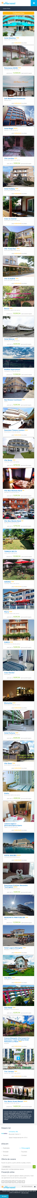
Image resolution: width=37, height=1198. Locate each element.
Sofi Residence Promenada (15, 98)
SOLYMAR (8, 1008)
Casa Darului (9, 673)
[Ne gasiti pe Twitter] (2, 1181)
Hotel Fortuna (9, 733)
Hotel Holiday (9, 189)
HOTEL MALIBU (10, 855)
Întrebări (5, 1152)
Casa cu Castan (10, 219)
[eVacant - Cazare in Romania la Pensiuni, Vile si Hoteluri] (18, 3)
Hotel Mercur (9, 339)
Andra (6, 793)
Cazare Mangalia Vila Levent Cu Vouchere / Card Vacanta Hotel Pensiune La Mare (16, 1039)
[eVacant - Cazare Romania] (8, 1187)
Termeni (5, 1155)
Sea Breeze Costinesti (13, 400)
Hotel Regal (9, 128)
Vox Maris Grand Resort (14, 1101)
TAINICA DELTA (10, 551)
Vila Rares (8, 460)
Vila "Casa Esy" (10, 249)
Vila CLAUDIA (10, 279)
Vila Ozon (8, 763)
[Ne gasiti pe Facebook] (9, 1181)
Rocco (7, 308)
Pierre (6, 612)
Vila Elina (8, 978)
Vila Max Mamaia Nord (13, 491)
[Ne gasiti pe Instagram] (20, 1181)
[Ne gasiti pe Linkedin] (13, 1181)
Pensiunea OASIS (11, 68)
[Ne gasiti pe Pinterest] (23, 1181)
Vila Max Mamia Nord (12, 521)
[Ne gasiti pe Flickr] (16, 1181)
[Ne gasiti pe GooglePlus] (6, 1181)
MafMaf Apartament (12, 369)
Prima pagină (25, 1148)
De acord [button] (4, 1196)
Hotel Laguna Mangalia (13, 948)
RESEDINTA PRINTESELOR (14, 917)
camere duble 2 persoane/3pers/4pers (13, 824)
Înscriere (24, 1152)
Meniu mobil (34, 3)
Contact (24, 1155)
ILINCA (7, 642)
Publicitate (6, 1148)
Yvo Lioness (9, 1071)
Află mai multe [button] (25, 1192)
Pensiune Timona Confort (14, 430)
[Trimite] (34, 1166)
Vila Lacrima (9, 158)
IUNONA (7, 582)
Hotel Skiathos (10, 38)
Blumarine (8, 703)
